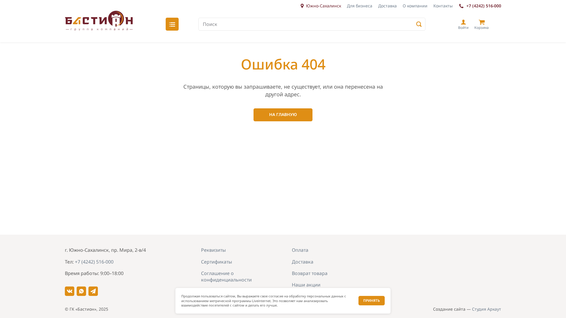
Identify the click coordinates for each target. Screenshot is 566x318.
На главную (283, 114)
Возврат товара (310, 273)
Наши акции (306, 284)
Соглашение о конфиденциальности (226, 276)
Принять (371, 300)
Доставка (387, 6)
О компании (415, 6)
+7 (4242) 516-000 (483, 6)
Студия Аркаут (486, 309)
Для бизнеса (359, 6)
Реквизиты (213, 250)
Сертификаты (216, 262)
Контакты (443, 6)
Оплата (300, 250)
